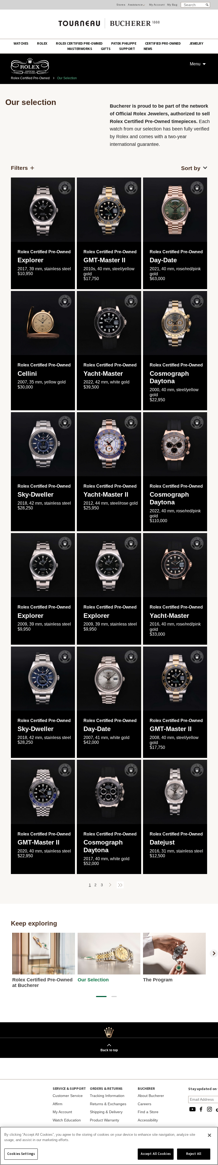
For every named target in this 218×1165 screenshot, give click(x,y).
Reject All (193, 1153)
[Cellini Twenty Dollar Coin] (43, 323)
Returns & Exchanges (108, 1104)
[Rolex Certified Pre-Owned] (30, 72)
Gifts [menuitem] (106, 49)
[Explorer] (43, 210)
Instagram (209, 1109)
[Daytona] (175, 323)
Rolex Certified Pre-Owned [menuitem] (79, 43)
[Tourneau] (109, 21)
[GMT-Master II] (109, 210)
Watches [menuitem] (21, 43)
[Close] (209, 1135)
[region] (109, 1146)
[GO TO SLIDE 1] (101, 996)
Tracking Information (107, 1096)
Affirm (57, 1104)
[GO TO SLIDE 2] (114, 996)
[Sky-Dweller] (43, 444)
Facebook (201, 1109)
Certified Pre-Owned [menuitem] (163, 43)
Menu (195, 64)
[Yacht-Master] (175, 565)
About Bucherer (151, 1096)
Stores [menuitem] (120, 4)
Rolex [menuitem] (42, 43)
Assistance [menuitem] (135, 4)
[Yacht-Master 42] (109, 323)
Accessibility (148, 1120)
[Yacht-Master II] (109, 444)
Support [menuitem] (127, 49)
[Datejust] (175, 792)
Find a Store (148, 1112)
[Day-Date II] (109, 679)
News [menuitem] (148, 49)
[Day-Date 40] (175, 210)
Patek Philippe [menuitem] (124, 43)
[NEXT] (214, 953)
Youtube (192, 1109)
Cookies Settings (21, 1153)
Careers (144, 1104)
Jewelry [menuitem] (196, 43)
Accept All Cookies (156, 1153)
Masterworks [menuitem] (80, 49)
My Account (157, 4)
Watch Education (67, 1120)
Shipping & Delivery (106, 1112)
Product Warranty (104, 1120)
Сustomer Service (68, 1096)
